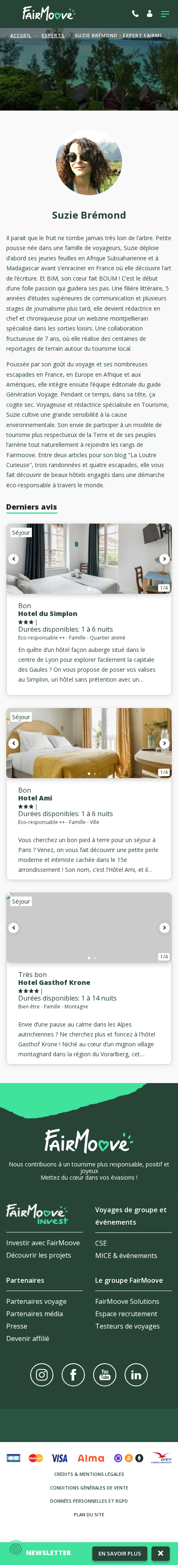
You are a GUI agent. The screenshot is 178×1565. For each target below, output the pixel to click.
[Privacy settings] (15, 1549)
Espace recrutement (126, 1313)
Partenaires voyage (36, 1301)
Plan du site (89, 1514)
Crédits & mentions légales (89, 1474)
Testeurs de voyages (127, 1326)
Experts (53, 35)
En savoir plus (120, 1553)
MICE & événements (126, 1255)
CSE (101, 1243)
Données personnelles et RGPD (89, 1501)
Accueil (20, 35)
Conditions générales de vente (89, 1488)
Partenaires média (34, 1313)
